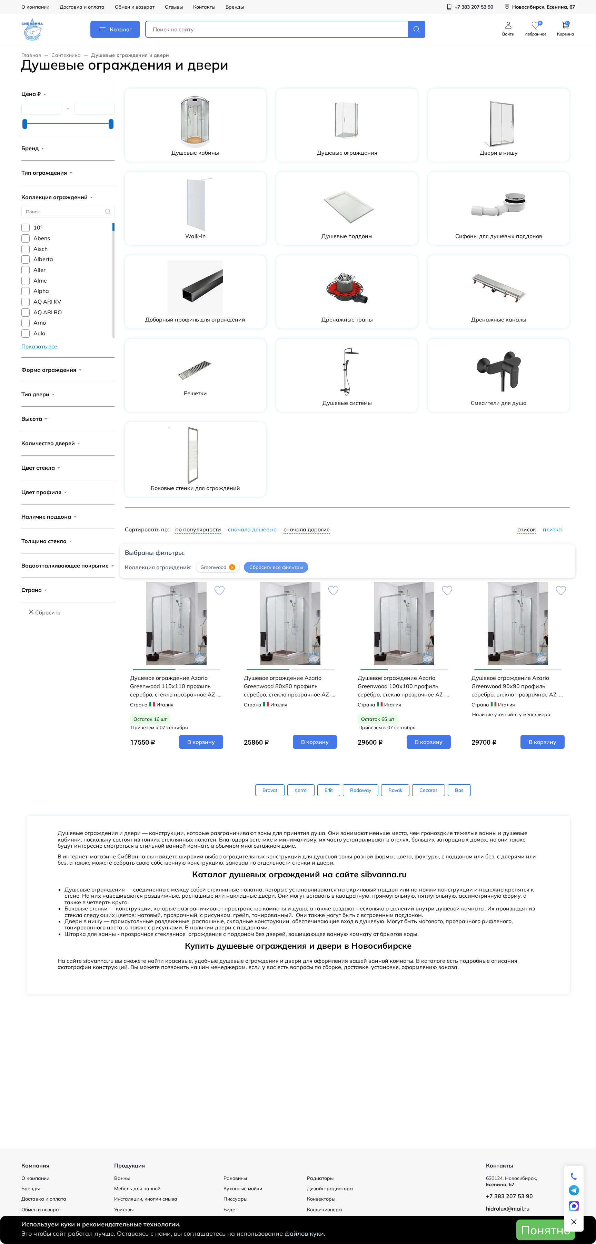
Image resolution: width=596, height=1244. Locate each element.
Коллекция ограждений (54, 197)
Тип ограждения (44, 172)
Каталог (121, 29)
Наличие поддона (46, 516)
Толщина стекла (44, 541)
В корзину (201, 741)
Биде (229, 1209)
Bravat (269, 790)
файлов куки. (305, 1233)
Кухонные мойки (242, 1188)
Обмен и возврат (135, 7)
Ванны (122, 1178)
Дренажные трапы (347, 319)
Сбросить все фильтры (276, 567)
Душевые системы (347, 402)
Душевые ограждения (347, 152)
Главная (31, 55)
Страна (31, 590)
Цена (31, 93)
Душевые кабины (195, 152)
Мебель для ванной (137, 1188)
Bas (459, 790)
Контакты (204, 7)
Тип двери (35, 394)
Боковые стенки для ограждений (195, 488)
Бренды (235, 7)
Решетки (195, 393)
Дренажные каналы (498, 319)
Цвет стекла (38, 467)
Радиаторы (320, 1178)
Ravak (395, 790)
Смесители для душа (499, 402)
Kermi (301, 790)
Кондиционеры (324, 1209)
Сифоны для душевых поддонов (498, 236)
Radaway (360, 790)
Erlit (329, 790)
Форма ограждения (48, 369)
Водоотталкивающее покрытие (65, 565)
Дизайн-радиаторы (330, 1188)
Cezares (428, 790)
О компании (35, 7)
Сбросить (47, 612)
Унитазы (123, 1209)
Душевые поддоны (346, 236)
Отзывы (174, 7)
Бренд (30, 148)
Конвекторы (321, 1199)
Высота (31, 418)
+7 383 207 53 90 (509, 1196)
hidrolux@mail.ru (507, 1208)
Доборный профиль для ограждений (195, 319)
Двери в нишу (499, 152)
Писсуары (235, 1199)
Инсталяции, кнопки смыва (145, 1199)
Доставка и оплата (82, 7)
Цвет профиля (41, 492)
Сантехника (66, 55)
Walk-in (195, 236)
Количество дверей (48, 443)
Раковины (235, 1178)
